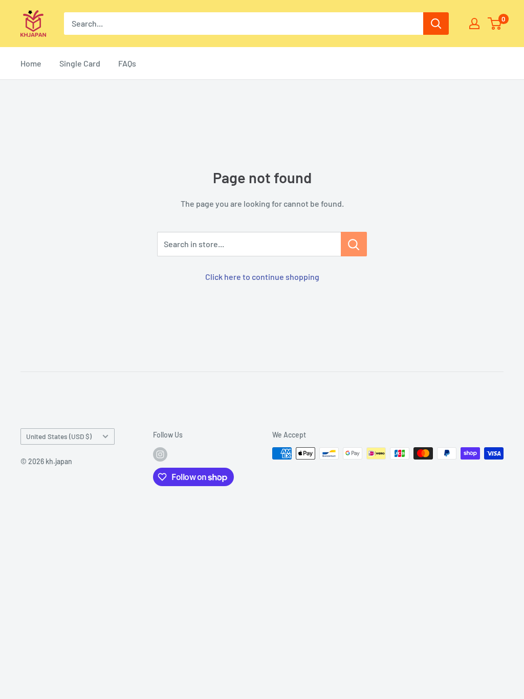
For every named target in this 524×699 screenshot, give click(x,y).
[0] (495, 23)
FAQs (127, 63)
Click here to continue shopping (262, 276)
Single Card (79, 63)
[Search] (436, 23)
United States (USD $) (59, 436)
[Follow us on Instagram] (160, 454)
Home (30, 63)
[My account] (474, 23)
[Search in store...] (354, 244)
